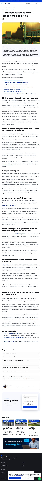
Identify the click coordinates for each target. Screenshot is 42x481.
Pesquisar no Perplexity (20, 378)
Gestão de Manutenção (5, 466)
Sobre (23, 463)
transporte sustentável (20, 233)
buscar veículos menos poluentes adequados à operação (16, 82)
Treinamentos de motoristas (8, 264)
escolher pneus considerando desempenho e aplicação (15, 84)
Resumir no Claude (30, 378)
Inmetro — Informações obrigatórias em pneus (14, 337)
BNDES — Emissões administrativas (11, 333)
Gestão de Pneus (4, 463)
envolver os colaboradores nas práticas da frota (14, 91)
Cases (23, 465)
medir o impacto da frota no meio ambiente (13, 80)
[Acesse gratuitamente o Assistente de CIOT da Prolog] (21, 443)
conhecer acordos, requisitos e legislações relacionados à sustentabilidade (19, 93)
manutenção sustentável (7, 164)
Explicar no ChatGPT (9, 378)
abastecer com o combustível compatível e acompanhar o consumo (18, 87)
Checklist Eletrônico (4, 465)
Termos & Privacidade (4, 473)
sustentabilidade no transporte (8, 205)
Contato (2, 472)
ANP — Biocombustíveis (9, 341)
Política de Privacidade (19, 475)
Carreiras (23, 466)
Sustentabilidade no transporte (9, 7)
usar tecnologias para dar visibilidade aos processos (15, 89)
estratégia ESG (35, 319)
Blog (3, 7)
